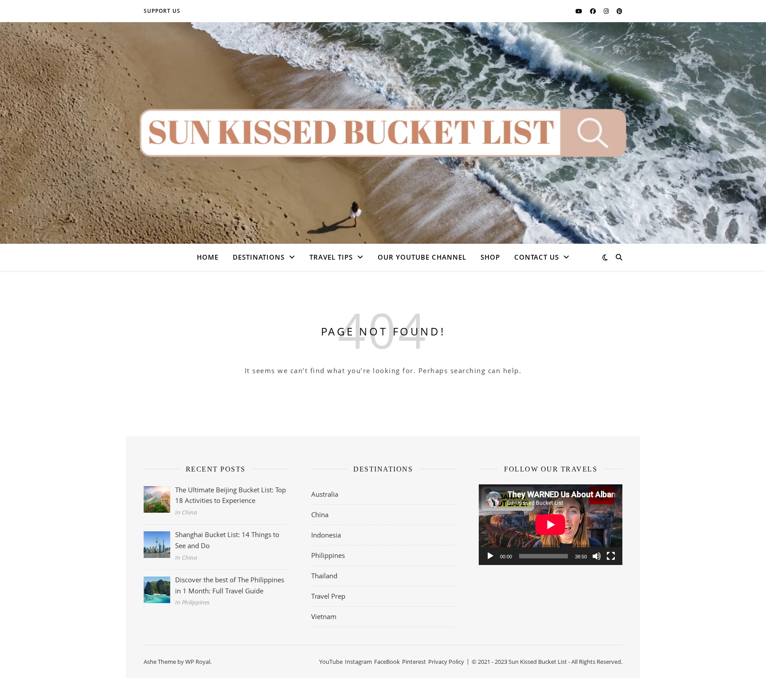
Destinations (259, 257)
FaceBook (387, 662)
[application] (550, 524)
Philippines (328, 555)
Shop (490, 257)
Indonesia (326, 534)
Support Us (162, 11)
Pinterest (414, 662)
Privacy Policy (446, 662)
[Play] (490, 556)
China (319, 514)
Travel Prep (328, 596)
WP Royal (197, 662)
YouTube (331, 662)
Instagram (358, 662)
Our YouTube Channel (422, 257)
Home (208, 257)
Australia (324, 494)
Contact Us (536, 257)
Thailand (324, 575)
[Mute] (596, 556)
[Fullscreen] (610, 556)
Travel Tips (331, 257)
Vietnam (323, 616)
